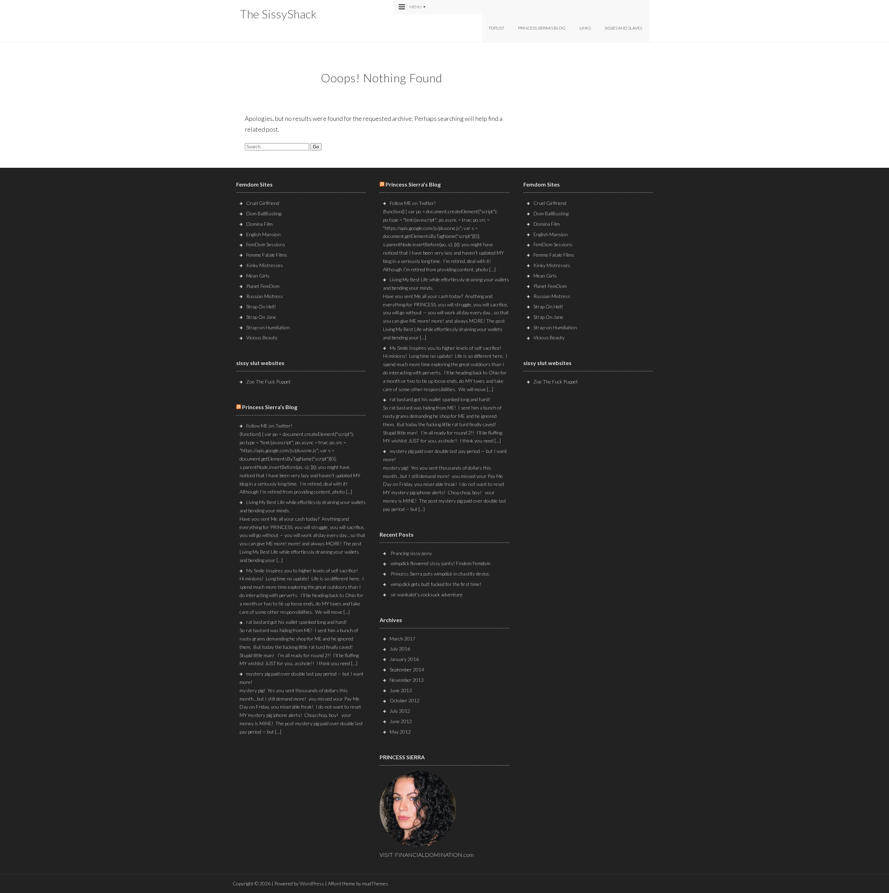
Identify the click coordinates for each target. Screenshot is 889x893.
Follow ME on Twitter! (269, 426)
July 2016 (400, 649)
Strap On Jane (261, 317)
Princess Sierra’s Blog (542, 28)
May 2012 (400, 732)
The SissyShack (278, 14)
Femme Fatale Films (266, 255)
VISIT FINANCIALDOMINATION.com (427, 854)
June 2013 (401, 690)
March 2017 (402, 639)
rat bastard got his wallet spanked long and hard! (296, 622)
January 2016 (404, 659)
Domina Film (259, 224)
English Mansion (263, 234)
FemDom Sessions (265, 244)
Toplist (496, 28)
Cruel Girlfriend (262, 203)
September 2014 (407, 669)
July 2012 (400, 711)
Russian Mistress (264, 296)
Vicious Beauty (261, 337)
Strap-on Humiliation (268, 327)
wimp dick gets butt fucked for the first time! (436, 584)
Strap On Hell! (261, 306)
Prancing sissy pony (411, 553)
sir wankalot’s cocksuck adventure (427, 594)
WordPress (312, 883)
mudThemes (375, 883)
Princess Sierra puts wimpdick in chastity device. (440, 574)
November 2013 (407, 680)
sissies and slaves (623, 28)
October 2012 (404, 700)
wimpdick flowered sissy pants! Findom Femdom (440, 563)
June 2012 (401, 721)
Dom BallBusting (263, 213)
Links (585, 28)
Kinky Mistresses (264, 265)
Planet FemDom (263, 286)
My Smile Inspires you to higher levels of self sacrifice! (302, 570)
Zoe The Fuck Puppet (268, 382)
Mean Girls (257, 276)
